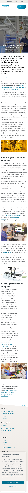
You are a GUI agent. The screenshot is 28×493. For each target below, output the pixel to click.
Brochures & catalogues (9, 447)
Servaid (5, 425)
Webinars (5, 445)
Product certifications (8, 433)
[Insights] (13, 13)
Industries (5, 416)
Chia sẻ (7, 78)
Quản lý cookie (12, 486)
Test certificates (7, 430)
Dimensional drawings (9, 428)
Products (5, 440)
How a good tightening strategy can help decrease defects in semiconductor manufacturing (13, 87)
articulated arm (7, 252)
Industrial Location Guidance (13, 215)
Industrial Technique (8, 413)
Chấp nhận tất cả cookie (13, 482)
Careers (5, 418)
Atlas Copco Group (8, 411)
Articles (5, 442)
